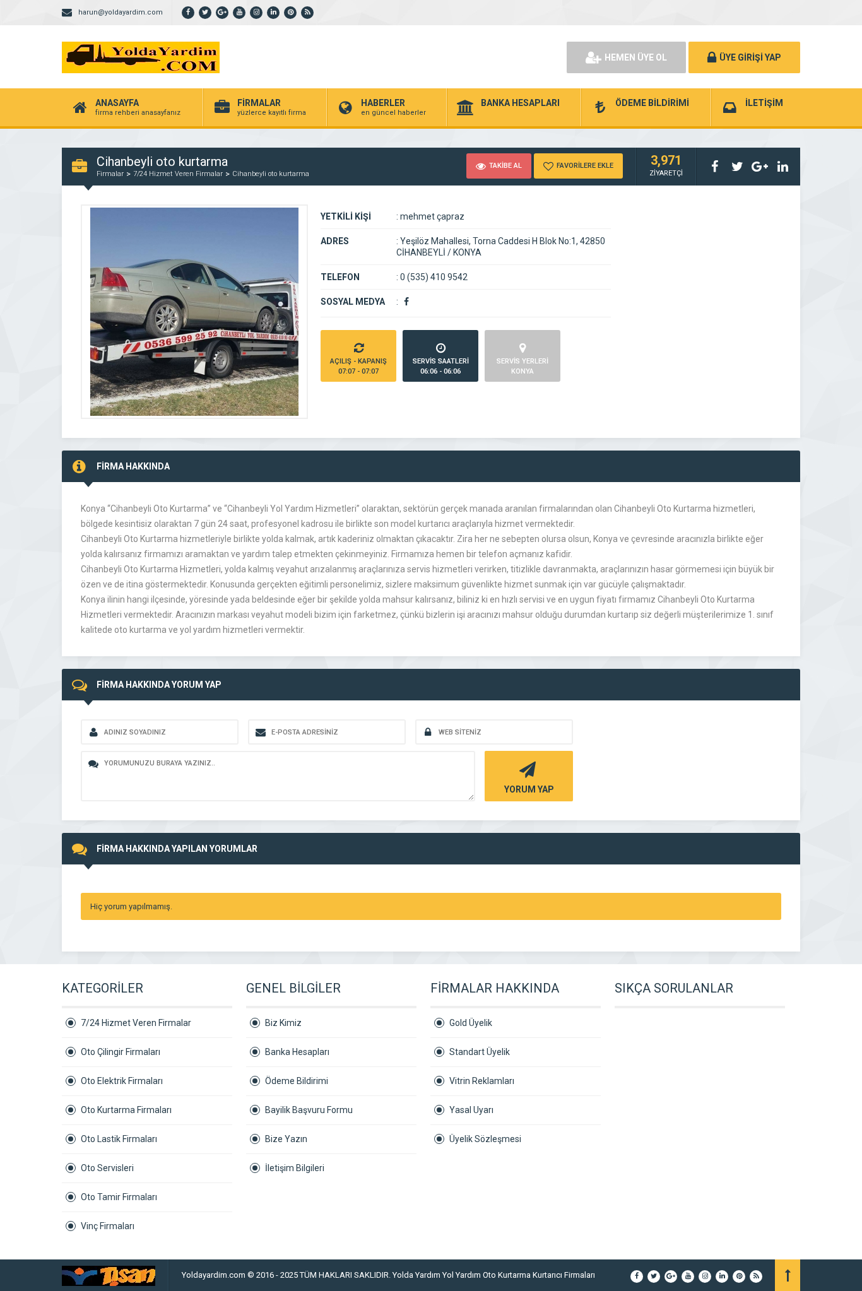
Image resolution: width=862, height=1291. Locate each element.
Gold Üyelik (470, 1023)
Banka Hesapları (297, 1052)
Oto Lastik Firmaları (119, 1139)
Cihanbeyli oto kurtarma (270, 174)
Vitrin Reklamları (481, 1081)
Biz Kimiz (283, 1023)
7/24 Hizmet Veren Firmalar (178, 174)
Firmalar (110, 174)
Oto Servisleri (107, 1168)
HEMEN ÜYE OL (636, 57)
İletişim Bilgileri (294, 1168)
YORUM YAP (529, 789)
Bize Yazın (286, 1139)
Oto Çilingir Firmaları (120, 1052)
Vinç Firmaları (107, 1226)
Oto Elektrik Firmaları (122, 1081)
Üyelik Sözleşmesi (485, 1139)
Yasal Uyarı (471, 1110)
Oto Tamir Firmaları (119, 1197)
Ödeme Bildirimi (296, 1081)
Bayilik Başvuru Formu (309, 1110)
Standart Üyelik (479, 1052)
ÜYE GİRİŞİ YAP (750, 57)
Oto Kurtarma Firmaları (126, 1110)
